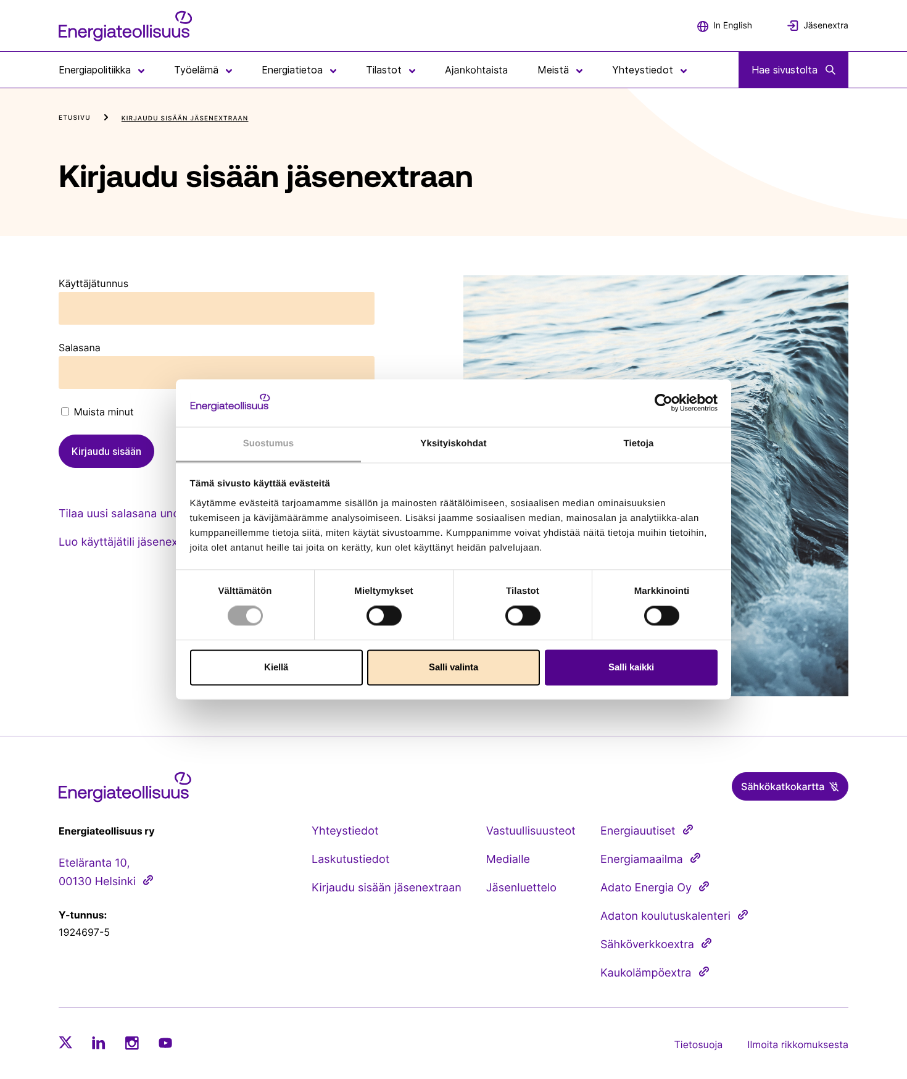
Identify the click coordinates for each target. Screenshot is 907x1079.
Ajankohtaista (476, 70)
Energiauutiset (638, 831)
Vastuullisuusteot (531, 831)
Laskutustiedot (350, 859)
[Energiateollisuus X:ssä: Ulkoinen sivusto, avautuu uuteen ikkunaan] (65, 1042)
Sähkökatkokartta (782, 786)
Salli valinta (453, 667)
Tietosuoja (698, 1044)
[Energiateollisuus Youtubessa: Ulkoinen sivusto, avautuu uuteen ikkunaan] (165, 1043)
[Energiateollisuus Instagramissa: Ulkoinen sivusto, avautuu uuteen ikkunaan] (132, 1043)
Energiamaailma (641, 859)
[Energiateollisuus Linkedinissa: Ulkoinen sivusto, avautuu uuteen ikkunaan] (99, 1042)
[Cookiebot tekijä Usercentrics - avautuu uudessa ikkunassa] (664, 403)
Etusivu (75, 118)
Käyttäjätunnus (93, 283)
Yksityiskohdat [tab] (453, 443)
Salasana (80, 347)
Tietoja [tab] (639, 443)
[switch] (384, 616)
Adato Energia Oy (646, 887)
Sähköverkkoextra (647, 944)
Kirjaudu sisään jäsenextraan (387, 887)
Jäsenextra (825, 25)
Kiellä (276, 667)
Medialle (508, 859)
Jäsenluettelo (521, 887)
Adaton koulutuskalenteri (665, 916)
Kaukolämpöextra (646, 973)
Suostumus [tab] (268, 443)
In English (732, 25)
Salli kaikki (631, 667)
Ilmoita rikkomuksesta (797, 1044)
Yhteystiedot (345, 831)
